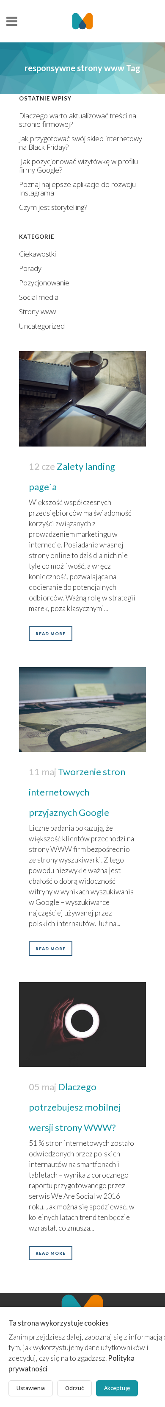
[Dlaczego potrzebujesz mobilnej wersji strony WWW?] (82, 1024)
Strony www (37, 311)
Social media (38, 297)
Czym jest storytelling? (53, 207)
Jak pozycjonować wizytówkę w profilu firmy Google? (78, 165)
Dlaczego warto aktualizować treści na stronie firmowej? (77, 120)
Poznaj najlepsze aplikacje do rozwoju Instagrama (77, 188)
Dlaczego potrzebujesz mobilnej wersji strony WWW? (75, 1107)
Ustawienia (30, 1388)
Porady (30, 268)
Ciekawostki (37, 254)
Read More (51, 633)
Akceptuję (117, 1388)
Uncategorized (42, 326)
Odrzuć (74, 1388)
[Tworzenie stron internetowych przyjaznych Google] (82, 709)
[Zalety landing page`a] (82, 399)
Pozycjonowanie (44, 283)
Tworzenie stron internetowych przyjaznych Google (77, 792)
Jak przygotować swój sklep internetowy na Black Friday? (80, 143)
